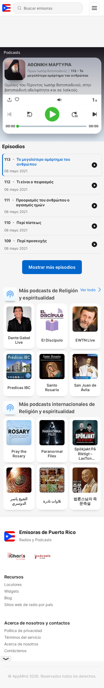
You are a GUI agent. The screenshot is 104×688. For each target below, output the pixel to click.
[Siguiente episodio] (94, 114)
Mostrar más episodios (52, 267)
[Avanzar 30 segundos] (74, 114)
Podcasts (12, 52)
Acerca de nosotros (21, 644)
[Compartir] (9, 100)
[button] (59, 100)
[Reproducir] (52, 114)
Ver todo (88, 289)
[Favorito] (17, 100)
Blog (8, 598)
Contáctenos (15, 650)
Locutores (13, 584)
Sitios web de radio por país (28, 604)
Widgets (11, 591)
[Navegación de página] (94, 8)
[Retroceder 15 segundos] (29, 114)
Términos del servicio (22, 637)
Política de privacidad (23, 630)
